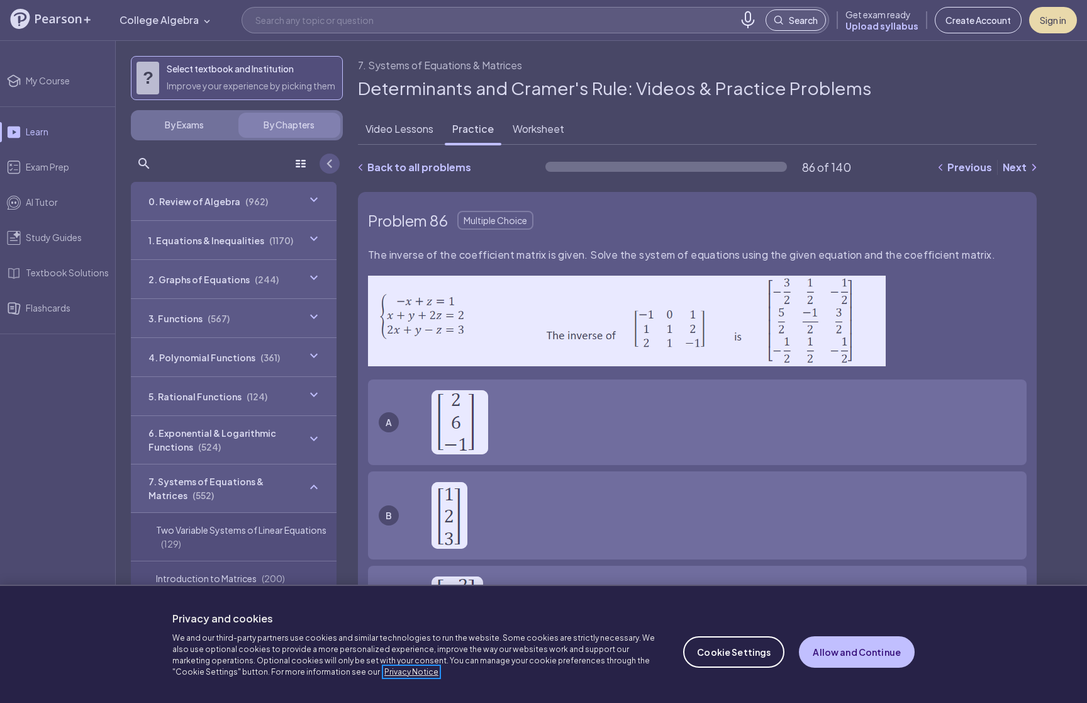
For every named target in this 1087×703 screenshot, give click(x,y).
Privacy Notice (411, 672)
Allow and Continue (857, 652)
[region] (543, 644)
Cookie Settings (734, 652)
